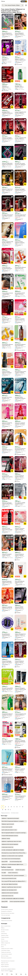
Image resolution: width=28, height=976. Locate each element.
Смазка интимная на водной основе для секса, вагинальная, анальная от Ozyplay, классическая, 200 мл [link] (20, 555)
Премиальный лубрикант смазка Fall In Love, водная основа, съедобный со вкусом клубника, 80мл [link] (20, 268)
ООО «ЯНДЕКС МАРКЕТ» (10, 969)
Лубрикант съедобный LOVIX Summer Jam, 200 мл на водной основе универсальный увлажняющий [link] (7, 607)
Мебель (2, 927)
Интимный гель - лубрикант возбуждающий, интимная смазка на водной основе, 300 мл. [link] (7, 59)
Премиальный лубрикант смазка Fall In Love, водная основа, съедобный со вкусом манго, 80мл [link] (7, 345)
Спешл (7, 974)
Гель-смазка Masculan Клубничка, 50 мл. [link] (19, 582)
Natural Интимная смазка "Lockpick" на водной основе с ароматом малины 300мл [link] (20, 372)
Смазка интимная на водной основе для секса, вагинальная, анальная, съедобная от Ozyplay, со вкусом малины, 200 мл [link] (20, 476)
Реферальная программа (6, 920)
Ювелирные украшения (6, 957)
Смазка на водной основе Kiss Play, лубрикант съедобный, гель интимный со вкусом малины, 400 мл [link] (20, 112)
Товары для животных (6, 952)
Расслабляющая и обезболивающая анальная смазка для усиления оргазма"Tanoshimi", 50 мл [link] (7, 634)
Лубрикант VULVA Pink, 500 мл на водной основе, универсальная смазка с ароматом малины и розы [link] (7, 423)
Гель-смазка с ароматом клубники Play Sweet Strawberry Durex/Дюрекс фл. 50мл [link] (7, 741)
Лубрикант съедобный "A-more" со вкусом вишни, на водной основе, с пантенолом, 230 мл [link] (20, 769)
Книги (2, 946)
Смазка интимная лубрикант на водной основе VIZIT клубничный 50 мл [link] (20, 242)
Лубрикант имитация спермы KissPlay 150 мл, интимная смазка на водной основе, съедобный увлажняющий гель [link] (7, 503)
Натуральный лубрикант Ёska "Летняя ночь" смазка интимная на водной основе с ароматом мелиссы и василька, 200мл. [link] (20, 345)
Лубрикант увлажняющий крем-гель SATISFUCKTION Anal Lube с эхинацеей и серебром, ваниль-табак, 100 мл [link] (7, 449)
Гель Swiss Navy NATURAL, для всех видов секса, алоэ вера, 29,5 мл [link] (20, 86)
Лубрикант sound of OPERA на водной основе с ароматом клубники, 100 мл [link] (20, 59)
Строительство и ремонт (6, 954)
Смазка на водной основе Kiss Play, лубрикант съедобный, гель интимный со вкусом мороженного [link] (7, 242)
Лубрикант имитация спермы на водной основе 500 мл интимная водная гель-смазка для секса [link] (20, 529)
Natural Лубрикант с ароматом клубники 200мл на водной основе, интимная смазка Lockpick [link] (20, 34)
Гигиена (3, 931)
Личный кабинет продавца (7, 909)
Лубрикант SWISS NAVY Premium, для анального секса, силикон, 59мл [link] (7, 164)
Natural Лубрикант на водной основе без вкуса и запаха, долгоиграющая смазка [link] (7, 34)
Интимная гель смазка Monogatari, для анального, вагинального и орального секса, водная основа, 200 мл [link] (7, 398)
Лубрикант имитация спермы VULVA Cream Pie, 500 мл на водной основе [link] (7, 582)
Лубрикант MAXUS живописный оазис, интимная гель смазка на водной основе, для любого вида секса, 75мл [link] (20, 607)
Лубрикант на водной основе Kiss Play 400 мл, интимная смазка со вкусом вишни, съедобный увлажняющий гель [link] (7, 138)
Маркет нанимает (5, 964)
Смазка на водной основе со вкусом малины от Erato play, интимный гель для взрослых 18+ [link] (20, 714)
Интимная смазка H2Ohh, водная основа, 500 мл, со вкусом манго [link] (7, 689)
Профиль (25, 974)
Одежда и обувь (4, 935)
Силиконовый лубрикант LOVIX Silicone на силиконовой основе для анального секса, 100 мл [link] (7, 796)
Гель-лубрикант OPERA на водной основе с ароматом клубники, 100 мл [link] (20, 503)
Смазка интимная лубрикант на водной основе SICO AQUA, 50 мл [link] (7, 372)
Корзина (21, 974)
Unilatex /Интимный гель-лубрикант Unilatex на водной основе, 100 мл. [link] (20, 634)
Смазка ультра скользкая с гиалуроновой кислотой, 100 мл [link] (7, 293)
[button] (26, 5)
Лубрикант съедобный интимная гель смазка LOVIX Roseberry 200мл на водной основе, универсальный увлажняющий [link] (20, 423)
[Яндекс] (11, 971)
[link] (10, 818)
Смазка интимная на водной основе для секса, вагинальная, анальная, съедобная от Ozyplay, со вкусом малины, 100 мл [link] (20, 662)
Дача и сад (3, 944)
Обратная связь (4, 962)
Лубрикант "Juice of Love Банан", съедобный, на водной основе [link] (7, 190)
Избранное (16, 974)
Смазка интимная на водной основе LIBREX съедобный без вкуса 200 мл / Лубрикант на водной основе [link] (7, 662)
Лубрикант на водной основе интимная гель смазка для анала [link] (19, 319)
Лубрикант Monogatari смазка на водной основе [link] (20, 689)
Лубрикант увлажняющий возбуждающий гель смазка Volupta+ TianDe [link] (7, 86)
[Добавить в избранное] (12, 15)
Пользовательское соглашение (7, 960)
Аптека (2, 939)
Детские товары (4, 956)
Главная (2, 974)
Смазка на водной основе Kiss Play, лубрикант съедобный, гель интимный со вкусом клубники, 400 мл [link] (20, 138)
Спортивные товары (5, 950)
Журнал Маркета (5, 966)
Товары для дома (5, 937)
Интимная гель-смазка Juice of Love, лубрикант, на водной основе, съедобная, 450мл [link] (20, 164)
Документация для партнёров (7, 913)
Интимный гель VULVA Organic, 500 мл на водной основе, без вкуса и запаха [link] (20, 293)
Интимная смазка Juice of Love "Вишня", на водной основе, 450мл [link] (7, 215)
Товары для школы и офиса (7, 948)
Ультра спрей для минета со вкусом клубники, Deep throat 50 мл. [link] (20, 796)
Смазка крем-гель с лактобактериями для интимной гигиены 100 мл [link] (7, 268)
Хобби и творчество (5, 942)
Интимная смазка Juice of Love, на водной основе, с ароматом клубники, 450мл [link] (20, 215)
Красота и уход (4, 941)
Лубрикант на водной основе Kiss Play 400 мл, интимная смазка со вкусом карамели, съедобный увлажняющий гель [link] (20, 190)
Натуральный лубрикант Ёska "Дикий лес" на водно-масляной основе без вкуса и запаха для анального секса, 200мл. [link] (20, 449)
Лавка (11, 974)
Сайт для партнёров (5, 915)
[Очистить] (22, 5)
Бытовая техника (5, 929)
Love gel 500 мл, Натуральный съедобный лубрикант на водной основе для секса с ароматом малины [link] (7, 476)
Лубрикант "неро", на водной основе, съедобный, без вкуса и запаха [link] (7, 319)
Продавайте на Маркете (6, 911)
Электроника (4, 933)
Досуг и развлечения (5, 926)
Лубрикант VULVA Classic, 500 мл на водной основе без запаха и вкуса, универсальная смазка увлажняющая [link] (7, 529)
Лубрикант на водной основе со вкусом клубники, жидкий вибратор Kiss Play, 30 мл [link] (7, 555)
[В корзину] (12, 28)
